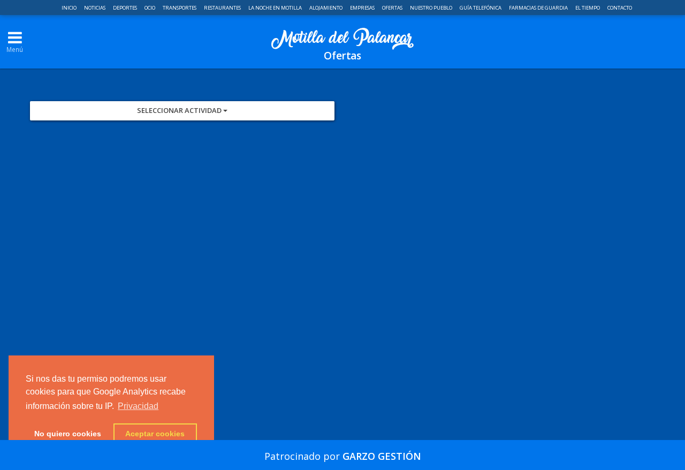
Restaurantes (223, 7)
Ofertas (393, 7)
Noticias (95, 7)
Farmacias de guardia (539, 7)
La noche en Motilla (275, 7)
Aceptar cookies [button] (155, 433)
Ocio (150, 7)
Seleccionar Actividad (180, 110)
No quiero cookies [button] (67, 433)
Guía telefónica (481, 7)
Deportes (125, 7)
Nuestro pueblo (431, 7)
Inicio (70, 7)
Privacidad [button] (138, 406)
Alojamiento (326, 7)
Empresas (363, 7)
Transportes (180, 7)
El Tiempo (588, 7)
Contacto (619, 7)
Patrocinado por (342, 456)
